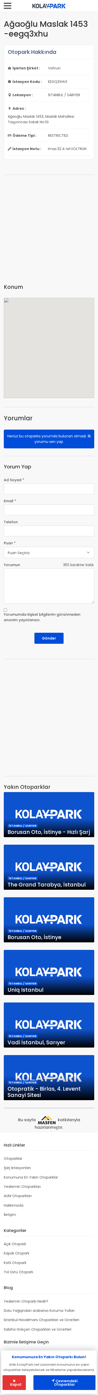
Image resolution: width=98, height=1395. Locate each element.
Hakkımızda (13, 1205)
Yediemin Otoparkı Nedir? (26, 1301)
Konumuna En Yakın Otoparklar (31, 1177)
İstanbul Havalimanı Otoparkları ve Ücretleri (41, 1319)
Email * (10, 500)
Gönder (49, 638)
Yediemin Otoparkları (22, 1186)
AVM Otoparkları (18, 1195)
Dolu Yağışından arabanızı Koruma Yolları (39, 1310)
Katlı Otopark (15, 1262)
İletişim (10, 1214)
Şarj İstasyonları (17, 1167)
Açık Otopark (15, 1243)
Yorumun (12, 564)
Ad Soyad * (14, 479)
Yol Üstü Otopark (18, 1272)
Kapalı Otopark (16, 1253)
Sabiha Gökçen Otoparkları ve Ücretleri (37, 1329)
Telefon (11, 522)
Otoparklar (13, 1158)
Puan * (10, 543)
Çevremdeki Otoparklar (66, 1382)
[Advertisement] (49, 231)
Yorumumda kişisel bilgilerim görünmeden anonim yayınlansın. (42, 617)
